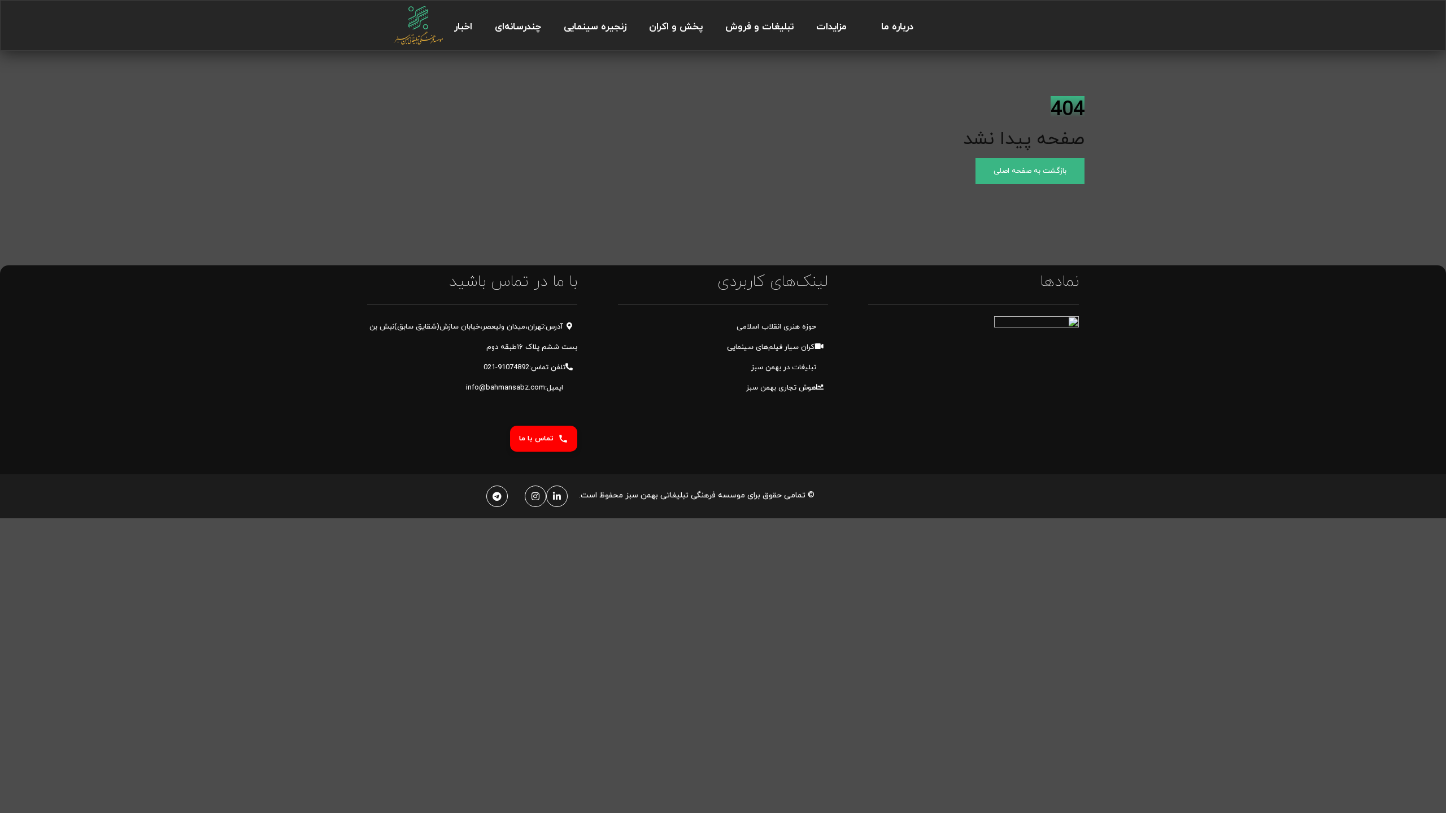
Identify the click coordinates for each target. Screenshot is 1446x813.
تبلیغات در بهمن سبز (783, 367)
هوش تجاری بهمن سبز (781, 388)
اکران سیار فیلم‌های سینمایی (771, 347)
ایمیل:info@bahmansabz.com (515, 388)
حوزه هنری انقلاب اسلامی (776, 327)
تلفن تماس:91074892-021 (524, 367)
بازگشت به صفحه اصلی (1030, 171)
